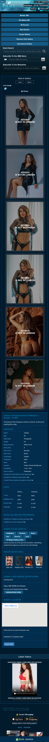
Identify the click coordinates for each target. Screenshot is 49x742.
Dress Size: (7, 448)
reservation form (13, 592)
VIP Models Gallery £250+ (15, 540)
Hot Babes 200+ (24, 20)
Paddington (10, 533)
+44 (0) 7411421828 (40, 5)
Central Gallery (24, 34)
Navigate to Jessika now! (13, 637)
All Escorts (25, 25)
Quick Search (8, 48)
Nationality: (7, 439)
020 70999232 (42, 2)
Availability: (7, 468)
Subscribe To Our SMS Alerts (14, 56)
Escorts (17, 536)
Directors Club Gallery (25, 39)
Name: (6, 433)
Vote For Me (7, 85)
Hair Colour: (8, 450)
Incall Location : (9, 471)
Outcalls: (6, 465)
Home (20, 727)
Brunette (22, 533)
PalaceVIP (44, 9)
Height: (6, 442)
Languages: (7, 456)
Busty (33, 533)
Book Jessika (25, 739)
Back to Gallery (24, 78)
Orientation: (7, 459)
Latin (27, 536)
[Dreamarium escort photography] (17, 735)
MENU (3, 2)
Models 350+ (24, 15)
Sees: (5, 462)
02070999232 (21, 586)
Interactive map (24, 630)
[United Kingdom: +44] (5, 59)
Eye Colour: (7, 453)
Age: (5, 436)
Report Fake (9, 644)
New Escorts (24, 29)
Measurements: (9, 445)
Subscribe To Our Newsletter (14, 64)
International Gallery (24, 44)
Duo (7, 536)
